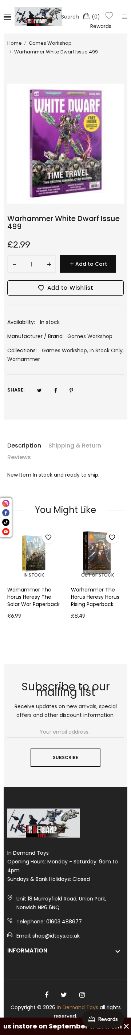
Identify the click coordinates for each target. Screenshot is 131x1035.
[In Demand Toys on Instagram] (82, 995)
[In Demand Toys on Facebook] (46, 995)
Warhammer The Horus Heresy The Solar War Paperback (33, 597)
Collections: (22, 350)
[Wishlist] (109, 17)
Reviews (19, 457)
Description (24, 445)
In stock (34, 575)
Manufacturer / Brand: (35, 336)
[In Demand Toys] (38, 16)
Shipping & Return (74, 445)
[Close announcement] (126, 1026)
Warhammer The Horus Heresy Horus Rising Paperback (95, 597)
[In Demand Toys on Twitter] (63, 995)
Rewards (100, 26)
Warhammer (23, 359)
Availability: (21, 322)
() (96, 16)
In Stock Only (106, 350)
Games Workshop (64, 350)
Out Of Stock (97, 575)
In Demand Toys (77, 1007)
